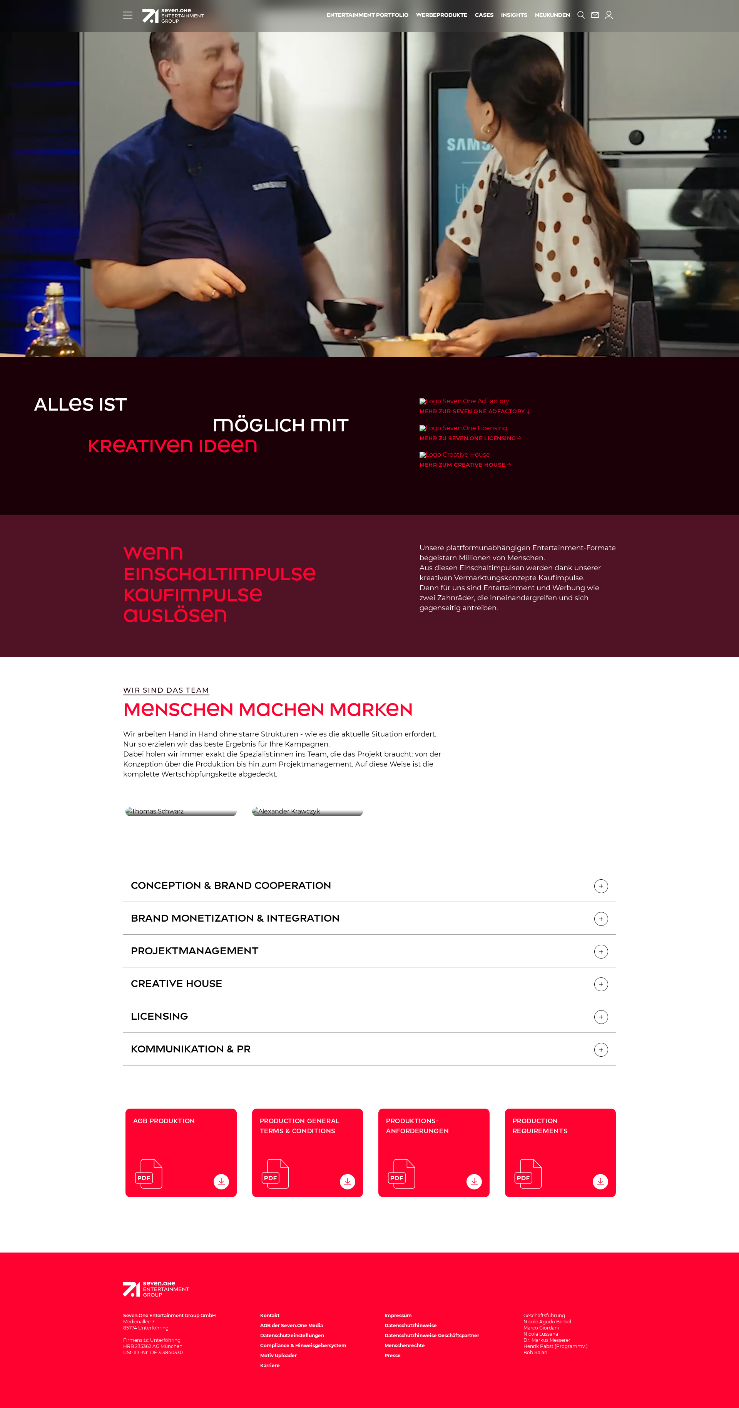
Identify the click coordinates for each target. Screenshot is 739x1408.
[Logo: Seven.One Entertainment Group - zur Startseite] (173, 16)
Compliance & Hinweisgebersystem (303, 1345)
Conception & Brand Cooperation (231, 885)
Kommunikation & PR (191, 1049)
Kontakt (269, 1315)
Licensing (159, 1016)
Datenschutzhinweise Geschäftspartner (432, 1335)
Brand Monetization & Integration (235, 918)
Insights (514, 15)
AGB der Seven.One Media (291, 1325)
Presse (393, 1355)
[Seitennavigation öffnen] (127, 15)
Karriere (270, 1365)
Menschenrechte (405, 1345)
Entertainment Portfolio (367, 15)
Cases (484, 15)
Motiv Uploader (278, 1355)
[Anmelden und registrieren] (609, 15)
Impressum (398, 1315)
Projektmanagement (195, 951)
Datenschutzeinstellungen (292, 1335)
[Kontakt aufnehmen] (595, 15)
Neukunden (552, 15)
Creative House (176, 983)
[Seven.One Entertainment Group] (163, 1289)
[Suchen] (581, 15)
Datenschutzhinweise (411, 1325)
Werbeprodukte (441, 15)
